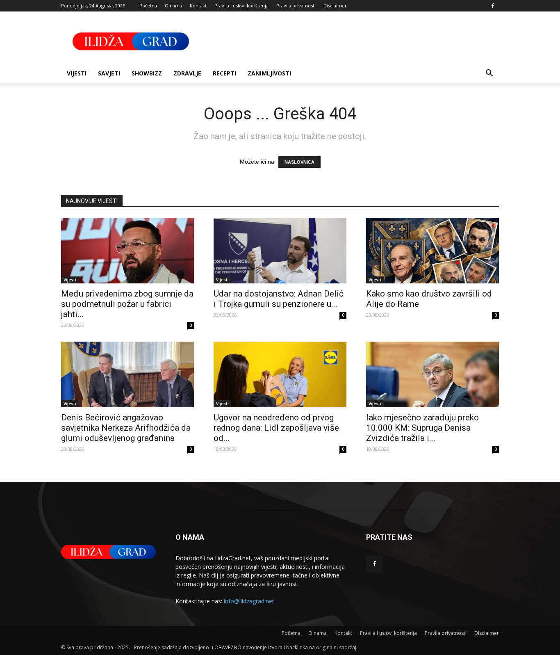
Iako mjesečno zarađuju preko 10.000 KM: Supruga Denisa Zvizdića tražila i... (422, 428)
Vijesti (77, 73)
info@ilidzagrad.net (249, 601)
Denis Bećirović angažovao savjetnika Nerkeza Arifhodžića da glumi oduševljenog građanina (126, 428)
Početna (148, 5)
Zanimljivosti (269, 73)
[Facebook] (493, 5)
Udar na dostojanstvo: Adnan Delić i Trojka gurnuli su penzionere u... (279, 299)
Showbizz (147, 73)
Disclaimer (335, 5)
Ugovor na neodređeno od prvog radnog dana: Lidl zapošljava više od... (276, 428)
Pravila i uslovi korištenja (241, 5)
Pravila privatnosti (296, 5)
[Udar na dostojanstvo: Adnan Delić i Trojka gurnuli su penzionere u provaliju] (280, 250)
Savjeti (109, 73)
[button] (489, 74)
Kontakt (198, 5)
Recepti (224, 73)
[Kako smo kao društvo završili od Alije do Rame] (432, 250)
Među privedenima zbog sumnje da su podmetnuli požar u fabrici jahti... (127, 304)
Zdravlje (187, 73)
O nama (173, 5)
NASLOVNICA (299, 162)
